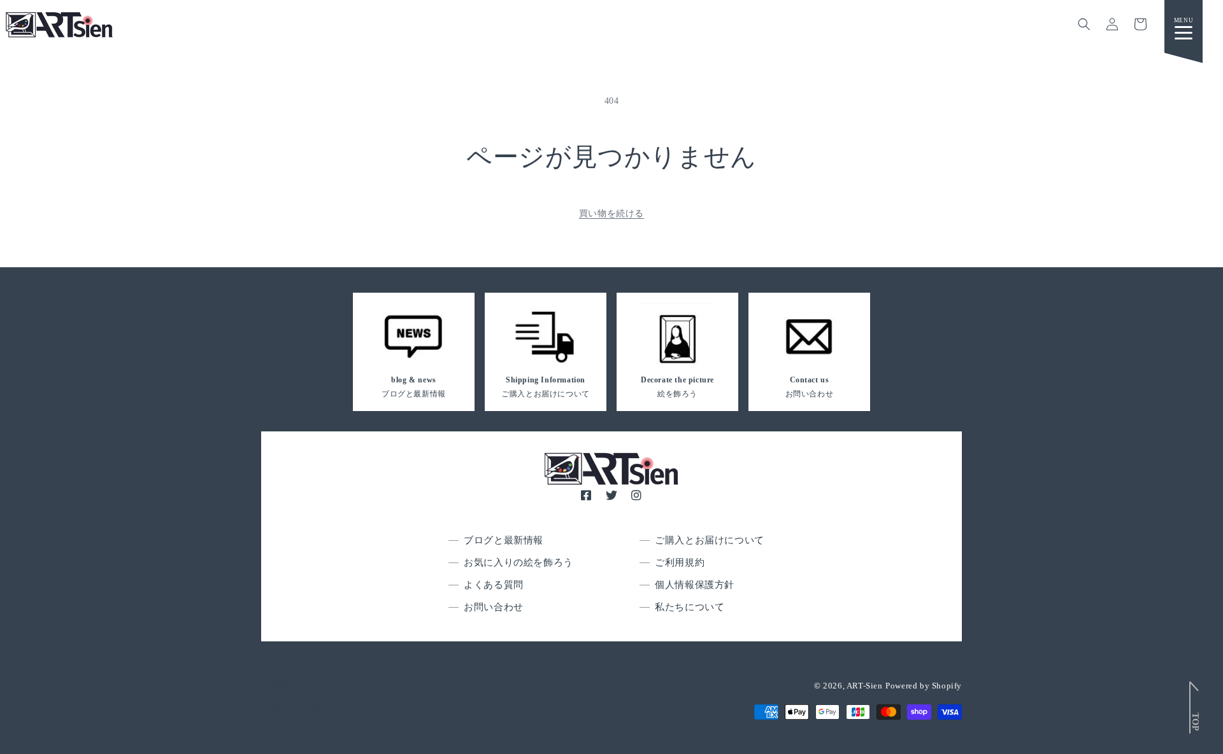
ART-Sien (865, 685)
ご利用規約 (679, 562)
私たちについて (689, 607)
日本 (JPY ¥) (295, 707)
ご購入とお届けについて (709, 540)
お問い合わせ (494, 607)
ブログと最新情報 (503, 540)
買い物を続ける (611, 213)
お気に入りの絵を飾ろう (518, 562)
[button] (1084, 24)
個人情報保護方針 (694, 585)
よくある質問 (494, 585)
